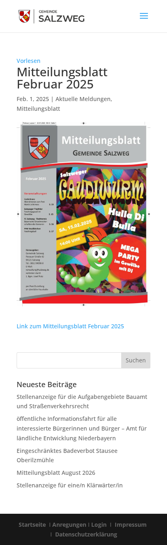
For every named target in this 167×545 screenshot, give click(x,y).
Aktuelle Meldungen (83, 99)
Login (99, 524)
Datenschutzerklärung (85, 534)
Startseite (33, 524)
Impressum (130, 524)
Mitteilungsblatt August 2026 (56, 472)
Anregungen (69, 524)
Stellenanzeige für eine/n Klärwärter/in (70, 485)
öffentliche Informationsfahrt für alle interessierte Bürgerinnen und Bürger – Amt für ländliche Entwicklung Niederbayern (82, 428)
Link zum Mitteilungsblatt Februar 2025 (70, 326)
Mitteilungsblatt (38, 108)
